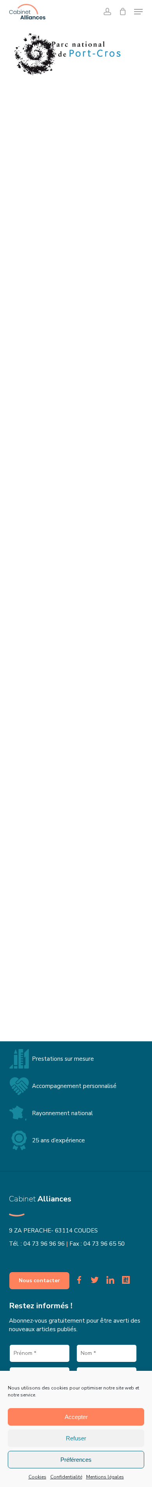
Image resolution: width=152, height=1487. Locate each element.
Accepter (76, 1417)
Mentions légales (105, 1477)
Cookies (37, 1477)
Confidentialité (66, 1477)
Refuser (76, 1438)
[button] (138, 12)
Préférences (76, 1459)
